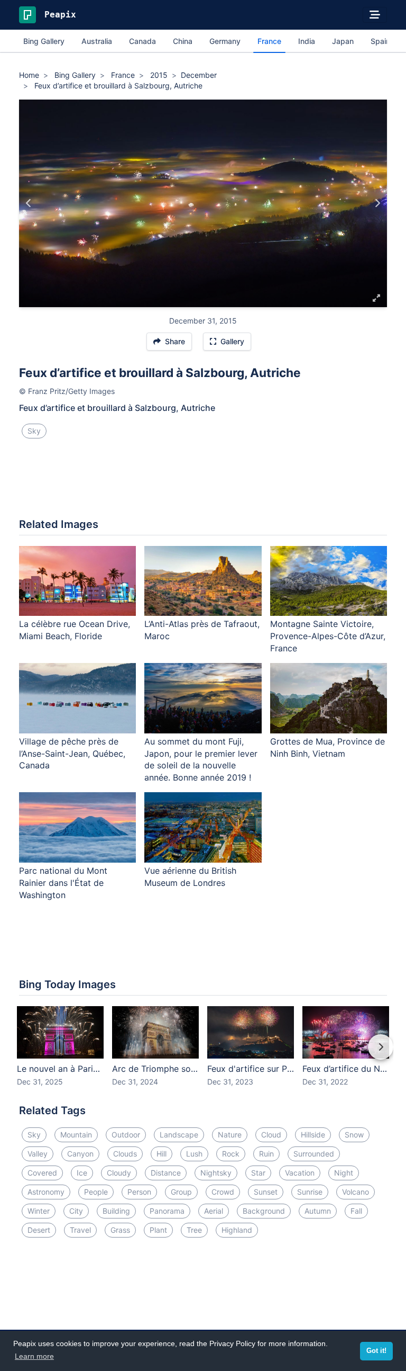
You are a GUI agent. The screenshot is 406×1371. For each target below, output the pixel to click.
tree (194, 1229)
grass (120, 1229)
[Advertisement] (203, 482)
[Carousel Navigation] (203, 1054)
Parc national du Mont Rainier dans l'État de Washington (63, 882)
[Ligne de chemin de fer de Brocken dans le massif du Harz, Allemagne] (29, 203)
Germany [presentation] (225, 41)
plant (158, 1229)
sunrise (309, 1191)
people (96, 1191)
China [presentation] (182, 41)
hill (161, 1153)
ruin (266, 1153)
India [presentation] (306, 41)
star (258, 1172)
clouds (125, 1153)
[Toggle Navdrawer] (375, 15)
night (343, 1172)
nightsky (216, 1172)
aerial (213, 1210)
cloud (271, 1134)
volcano (355, 1191)
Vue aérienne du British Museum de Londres (190, 876)
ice (82, 1172)
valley (37, 1153)
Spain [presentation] (380, 41)
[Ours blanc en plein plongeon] (377, 203)
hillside (313, 1134)
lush (194, 1153)
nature (230, 1134)
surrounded (313, 1153)
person (139, 1191)
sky (34, 430)
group (181, 1191)
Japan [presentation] (343, 41)
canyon (80, 1153)
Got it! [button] (376, 1351)
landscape (179, 1134)
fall (356, 1210)
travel (80, 1229)
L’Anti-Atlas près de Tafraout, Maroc (202, 630)
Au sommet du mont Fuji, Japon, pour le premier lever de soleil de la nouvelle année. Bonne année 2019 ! (200, 759)
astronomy (45, 1191)
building (116, 1210)
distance (166, 1172)
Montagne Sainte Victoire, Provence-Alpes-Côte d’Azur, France (327, 636)
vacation (300, 1172)
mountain (76, 1134)
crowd (222, 1191)
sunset (266, 1191)
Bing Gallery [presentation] (43, 41)
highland (237, 1229)
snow (354, 1134)
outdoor (126, 1134)
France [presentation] (269, 41)
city (76, 1210)
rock (230, 1153)
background (264, 1210)
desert (38, 1229)
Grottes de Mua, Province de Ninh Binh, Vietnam (327, 747)
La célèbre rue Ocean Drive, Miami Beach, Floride (74, 630)
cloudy (119, 1172)
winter (38, 1210)
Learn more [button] (34, 1356)
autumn (317, 1210)
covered (42, 1172)
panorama (167, 1210)
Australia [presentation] (96, 41)
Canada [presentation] (142, 41)
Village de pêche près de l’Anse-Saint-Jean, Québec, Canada (72, 753)
